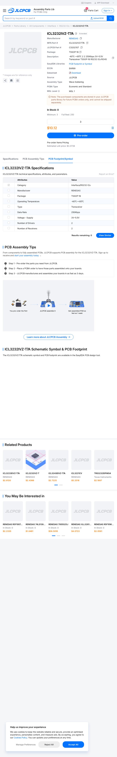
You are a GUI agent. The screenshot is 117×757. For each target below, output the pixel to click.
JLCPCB (7, 26)
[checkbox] (9, 185)
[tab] (10, 159)
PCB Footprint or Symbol (80, 64)
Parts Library (20, 26)
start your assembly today (26, 255)
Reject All (49, 744)
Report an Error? (106, 174)
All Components (36, 26)
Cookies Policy (20, 737)
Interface (52, 26)
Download (76, 73)
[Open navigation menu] (4, 10)
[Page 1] (53, 535)
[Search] (110, 18)
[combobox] (45, 18)
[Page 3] (63, 535)
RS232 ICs (64, 26)
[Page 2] (58, 535)
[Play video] (48, 305)
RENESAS (73, 38)
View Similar (105, 235)
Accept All (73, 744)
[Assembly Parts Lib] (19, 10)
